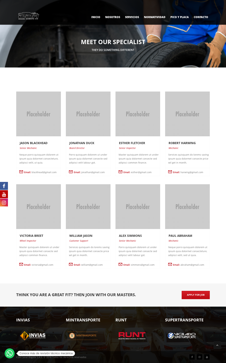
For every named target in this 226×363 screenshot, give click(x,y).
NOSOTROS (112, 17)
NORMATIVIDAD (154, 17)
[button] (10, 353)
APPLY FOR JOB (195, 294)
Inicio (95, 17)
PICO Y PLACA (179, 17)
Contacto (201, 17)
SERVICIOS (132, 17)
